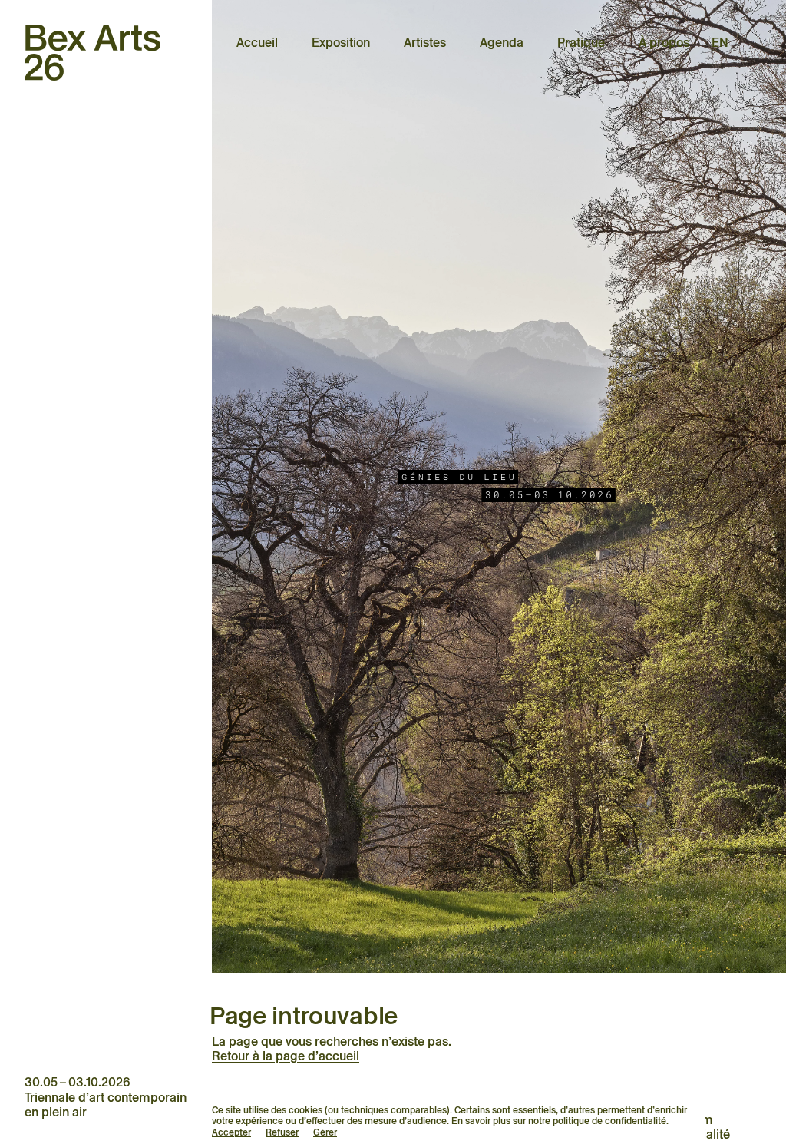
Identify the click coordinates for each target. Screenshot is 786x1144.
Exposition (341, 42)
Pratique (581, 42)
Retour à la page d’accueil (285, 1056)
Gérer (325, 1132)
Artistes (425, 42)
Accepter (231, 1132)
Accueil (257, 42)
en (720, 42)
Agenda (501, 42)
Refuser (282, 1132)
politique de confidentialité (609, 1120)
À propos (664, 42)
